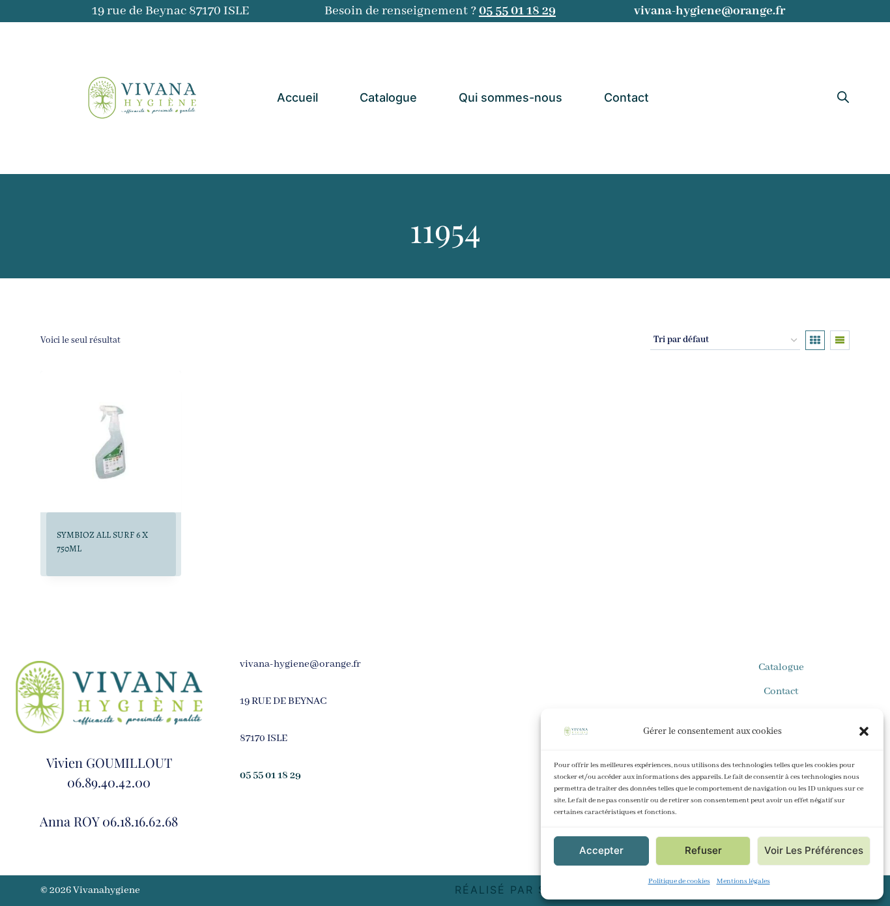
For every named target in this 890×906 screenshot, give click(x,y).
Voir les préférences (813, 850)
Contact (626, 97)
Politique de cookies (679, 881)
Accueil (297, 97)
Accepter (601, 850)
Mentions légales (743, 881)
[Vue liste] (840, 340)
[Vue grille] (815, 340)
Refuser (703, 850)
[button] (863, 731)
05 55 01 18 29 (517, 11)
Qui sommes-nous (510, 97)
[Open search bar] (843, 97)
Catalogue (388, 97)
